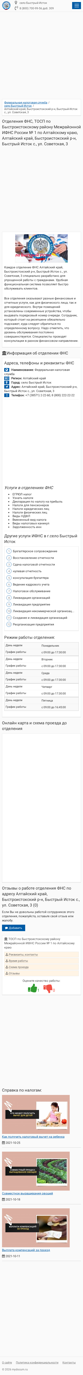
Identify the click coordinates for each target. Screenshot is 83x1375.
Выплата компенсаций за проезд (26, 1250)
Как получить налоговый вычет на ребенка (33, 1137)
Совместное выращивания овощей (27, 1193)
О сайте (7, 1362)
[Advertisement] (41, 57)
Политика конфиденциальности (37, 1362)
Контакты (69, 1362)
